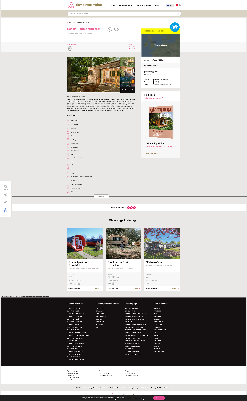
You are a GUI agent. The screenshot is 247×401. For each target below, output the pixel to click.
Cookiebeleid (112, 388)
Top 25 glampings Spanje (134, 327)
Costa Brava (158, 322)
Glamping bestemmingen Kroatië (79, 335)
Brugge (156, 319)
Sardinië (157, 335)
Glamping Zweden (73, 357)
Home (113, 5)
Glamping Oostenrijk (75, 352)
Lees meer (101, 196)
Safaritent (100, 308)
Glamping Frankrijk (74, 327)
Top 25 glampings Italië (133, 333)
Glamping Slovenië (74, 354)
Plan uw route (150, 66)
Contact (157, 5)
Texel (156, 338)
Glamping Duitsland (74, 316)
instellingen (141, 399)
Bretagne (157, 316)
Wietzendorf (168, 265)
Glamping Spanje (73, 349)
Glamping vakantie (132, 352)
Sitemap (95, 388)
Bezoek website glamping (154, 31)
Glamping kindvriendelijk (76, 333)
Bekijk (97, 289)
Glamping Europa (73, 324)
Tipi (97, 327)
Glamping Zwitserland (75, 360)
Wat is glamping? (131, 308)
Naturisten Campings (133, 354)
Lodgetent (100, 314)
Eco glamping (130, 311)
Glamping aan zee (73, 308)
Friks (169, 388)
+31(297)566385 (107, 375)
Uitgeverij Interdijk (155, 388)
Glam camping (130, 349)
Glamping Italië (73, 330)
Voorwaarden (121, 388)
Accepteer (159, 398)
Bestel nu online (152, 153)
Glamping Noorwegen (75, 343)
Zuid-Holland (159, 352)
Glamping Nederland (75, 338)
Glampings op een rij (125, 5)
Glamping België (73, 311)
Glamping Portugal (74, 346)
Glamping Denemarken (75, 314)
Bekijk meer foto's (127, 90)
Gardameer (158, 327)
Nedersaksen (81, 268)
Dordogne (158, 324)
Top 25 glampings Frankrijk (135, 330)
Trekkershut (101, 316)
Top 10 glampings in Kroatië (135, 324)
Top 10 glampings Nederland (136, 314)
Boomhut (99, 319)
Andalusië (158, 308)
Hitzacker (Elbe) (131, 268)
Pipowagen (100, 322)
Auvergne (157, 314)
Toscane (157, 343)
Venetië (156, 346)
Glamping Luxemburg (75, 341)
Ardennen (157, 311)
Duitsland (72, 268)
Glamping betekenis (132, 346)
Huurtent (99, 324)
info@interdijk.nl (104, 373)
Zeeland (157, 349)
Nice (155, 333)
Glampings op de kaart (144, 5)
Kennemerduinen (160, 330)
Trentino (157, 341)
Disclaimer (103, 388)
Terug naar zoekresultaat (79, 23)
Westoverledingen (93, 268)
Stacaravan (100, 311)
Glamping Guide (156, 143)
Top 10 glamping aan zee (134, 316)
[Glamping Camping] (85, 5)
